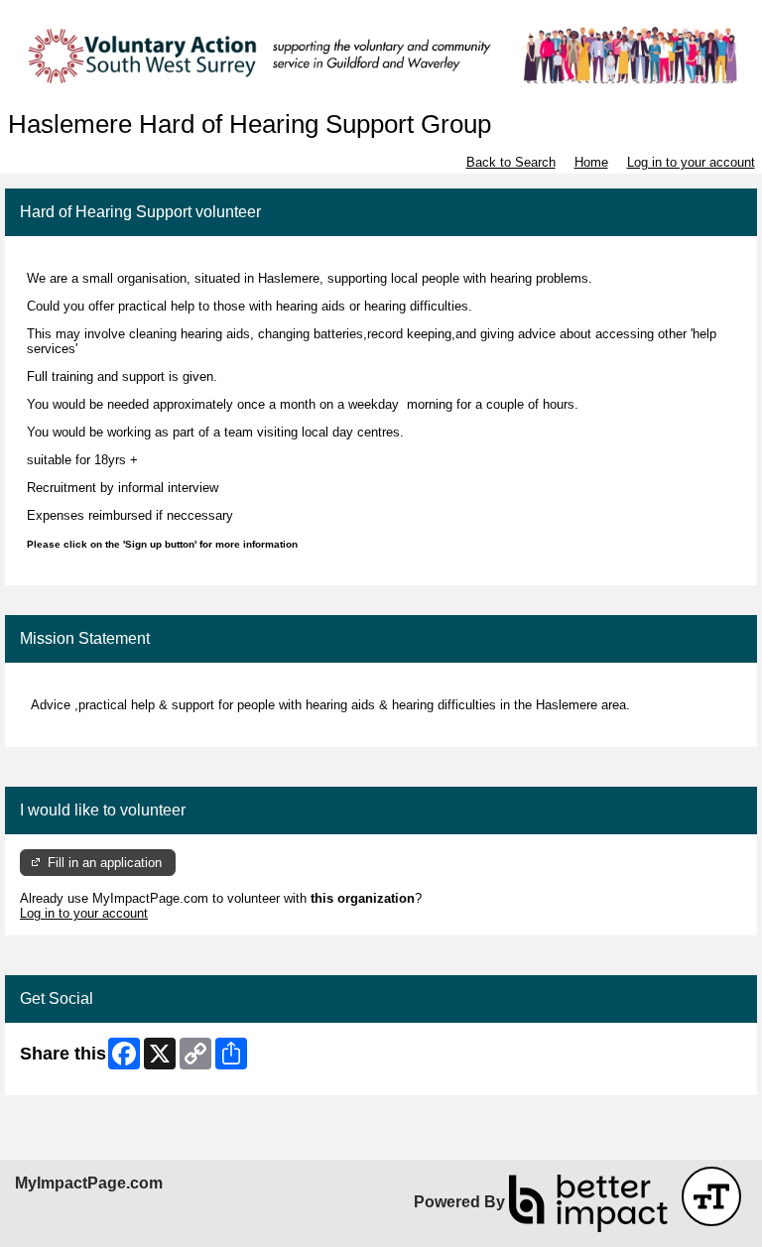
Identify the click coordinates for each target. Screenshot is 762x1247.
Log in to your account (691, 162)
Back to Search (511, 162)
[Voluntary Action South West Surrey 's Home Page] (381, 55)
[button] (711, 1196)
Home (591, 162)
